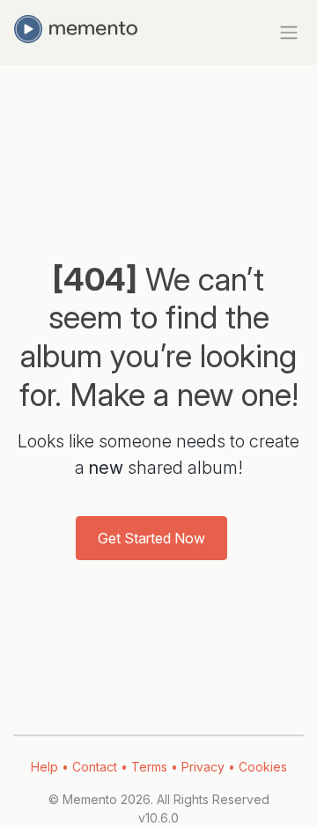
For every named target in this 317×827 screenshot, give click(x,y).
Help (44, 766)
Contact (94, 766)
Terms (149, 766)
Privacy (203, 766)
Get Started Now (151, 538)
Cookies (263, 766)
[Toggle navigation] (285, 32)
